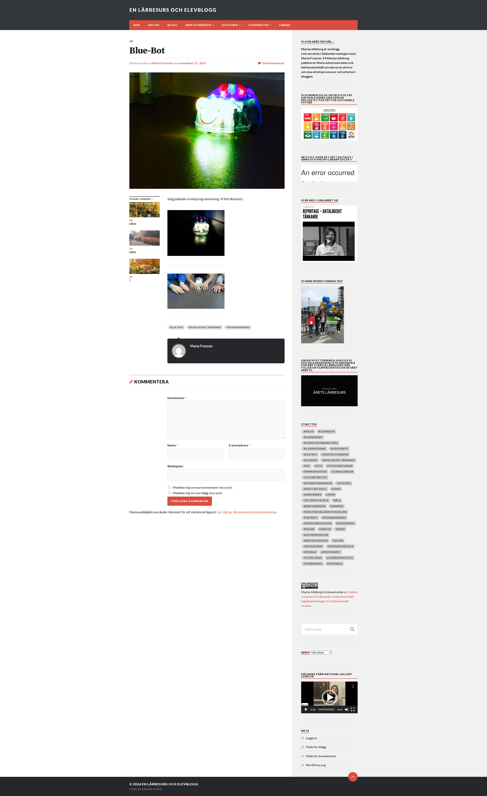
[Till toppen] (353, 777)
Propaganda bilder (318, 523)
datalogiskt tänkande (205, 327)
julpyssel (344, 483)
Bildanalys (327, 431)
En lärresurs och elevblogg (172, 10)
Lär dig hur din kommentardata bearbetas (246, 512)
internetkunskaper (318, 483)
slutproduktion (316, 535)
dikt (307, 466)
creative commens (335, 454)
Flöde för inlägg (316, 747)
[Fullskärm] (353, 709)
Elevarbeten (258, 25)
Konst (336, 489)
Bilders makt (313, 437)
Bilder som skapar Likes (321, 443)
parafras (336, 506)
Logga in (311, 738)
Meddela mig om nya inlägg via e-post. (198, 493)
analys (309, 431)
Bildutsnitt (339, 448)
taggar (338, 540)
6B (131, 41)
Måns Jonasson (314, 506)
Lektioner (230, 25)
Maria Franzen (162, 63)
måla (337, 500)
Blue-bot (176, 327)
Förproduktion (315, 471)
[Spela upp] (306, 709)
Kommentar (176, 397)
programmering (238, 327)
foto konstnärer (340, 466)
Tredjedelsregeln (340, 546)
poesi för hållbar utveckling (325, 512)
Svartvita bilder (316, 540)
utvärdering (313, 563)
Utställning (313, 557)
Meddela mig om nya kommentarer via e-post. (202, 487)
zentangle (334, 563)
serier (340, 529)
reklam (309, 529)
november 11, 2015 (192, 63)
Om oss (153, 25)
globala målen (342, 471)
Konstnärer (312, 494)
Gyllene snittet (315, 477)
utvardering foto (340, 557)
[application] (329, 697)
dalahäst (311, 460)
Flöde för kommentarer (321, 756)
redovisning (346, 523)
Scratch (325, 529)
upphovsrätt (331, 552)
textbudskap (313, 546)
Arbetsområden (198, 25)
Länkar (284, 25)
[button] (329, 697)
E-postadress (239, 445)
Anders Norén (152, 789)
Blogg (172, 25)
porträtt (311, 517)
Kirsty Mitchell (315, 489)
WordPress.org (316, 765)
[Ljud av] (347, 709)
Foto (318, 466)
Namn (172, 445)
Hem (136, 25)
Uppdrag (310, 552)
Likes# (330, 494)
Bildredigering (315, 448)
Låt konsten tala (316, 500)
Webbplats (175, 466)
